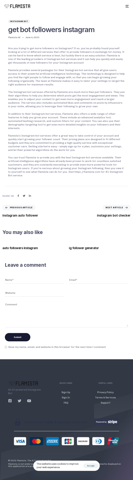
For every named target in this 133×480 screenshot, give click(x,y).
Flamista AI (14, 37)
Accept (90, 465)
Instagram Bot (19, 21)
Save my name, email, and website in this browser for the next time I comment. (57, 347)
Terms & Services (105, 397)
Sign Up (65, 392)
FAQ (66, 402)
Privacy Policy (105, 392)
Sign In (66, 397)
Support (105, 402)
